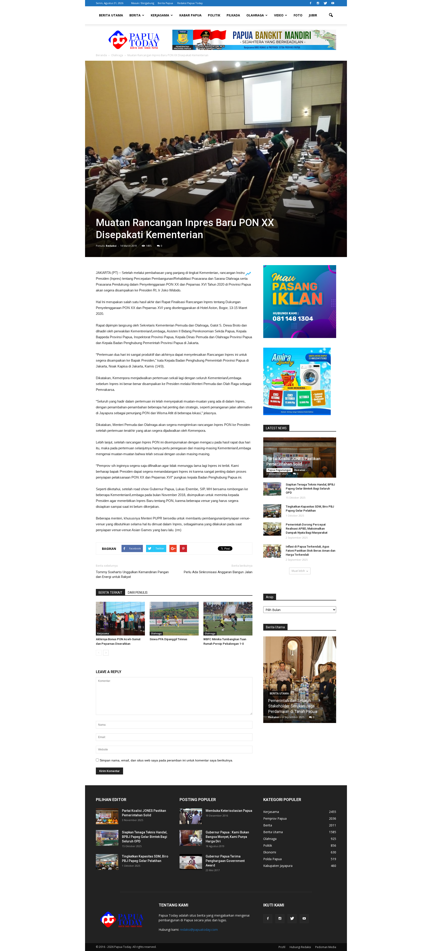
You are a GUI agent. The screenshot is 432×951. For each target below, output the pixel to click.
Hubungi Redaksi (300, 947)
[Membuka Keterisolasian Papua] (191, 816)
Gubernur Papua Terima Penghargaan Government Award (225, 861)
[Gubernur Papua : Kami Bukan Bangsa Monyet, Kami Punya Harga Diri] (191, 838)
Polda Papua (272, 859)
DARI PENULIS (138, 592)
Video (279, 15)
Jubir (313, 15)
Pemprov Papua (275, 818)
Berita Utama (111, 15)
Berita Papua (165, 3)
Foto (298, 15)
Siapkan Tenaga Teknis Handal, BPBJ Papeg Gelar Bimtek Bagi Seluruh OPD (310, 488)
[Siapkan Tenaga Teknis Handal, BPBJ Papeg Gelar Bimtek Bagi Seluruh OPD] (272, 489)
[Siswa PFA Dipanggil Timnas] (174, 618)
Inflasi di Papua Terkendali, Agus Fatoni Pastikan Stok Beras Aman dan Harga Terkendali (310, 550)
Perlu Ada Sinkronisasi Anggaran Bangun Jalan (218, 572)
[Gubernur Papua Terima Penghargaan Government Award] (191, 862)
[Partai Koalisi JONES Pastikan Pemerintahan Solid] (107, 816)
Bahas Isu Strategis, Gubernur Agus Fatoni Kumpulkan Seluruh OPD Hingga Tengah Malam (299, 706)
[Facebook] (310, 3)
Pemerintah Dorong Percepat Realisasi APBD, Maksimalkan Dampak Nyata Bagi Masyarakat (306, 528)
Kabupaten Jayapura (277, 866)
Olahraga (255, 15)
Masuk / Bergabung (142, 3)
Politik (214, 15)
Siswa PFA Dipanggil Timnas (168, 639)
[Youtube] (332, 3)
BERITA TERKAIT (110, 592)
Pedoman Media (325, 947)
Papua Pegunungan (279, 470)
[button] (330, 15)
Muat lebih (298, 571)
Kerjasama (160, 15)
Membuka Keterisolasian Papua (229, 810)
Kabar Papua (190, 15)
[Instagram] (318, 3)
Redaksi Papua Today (190, 3)
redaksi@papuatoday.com (199, 929)
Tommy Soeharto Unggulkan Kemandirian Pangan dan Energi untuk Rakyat (132, 574)
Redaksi (111, 245)
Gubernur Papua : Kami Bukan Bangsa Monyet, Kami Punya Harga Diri (227, 836)
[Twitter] (325, 3)
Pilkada (233, 15)
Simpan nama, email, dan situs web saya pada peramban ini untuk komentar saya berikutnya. (166, 760)
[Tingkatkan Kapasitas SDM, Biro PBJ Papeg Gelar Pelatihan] (272, 511)
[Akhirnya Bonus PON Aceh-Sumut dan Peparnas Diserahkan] (120, 618)
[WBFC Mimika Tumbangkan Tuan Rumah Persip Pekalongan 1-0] (227, 618)
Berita (135, 15)
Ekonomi (269, 852)
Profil (282, 947)
